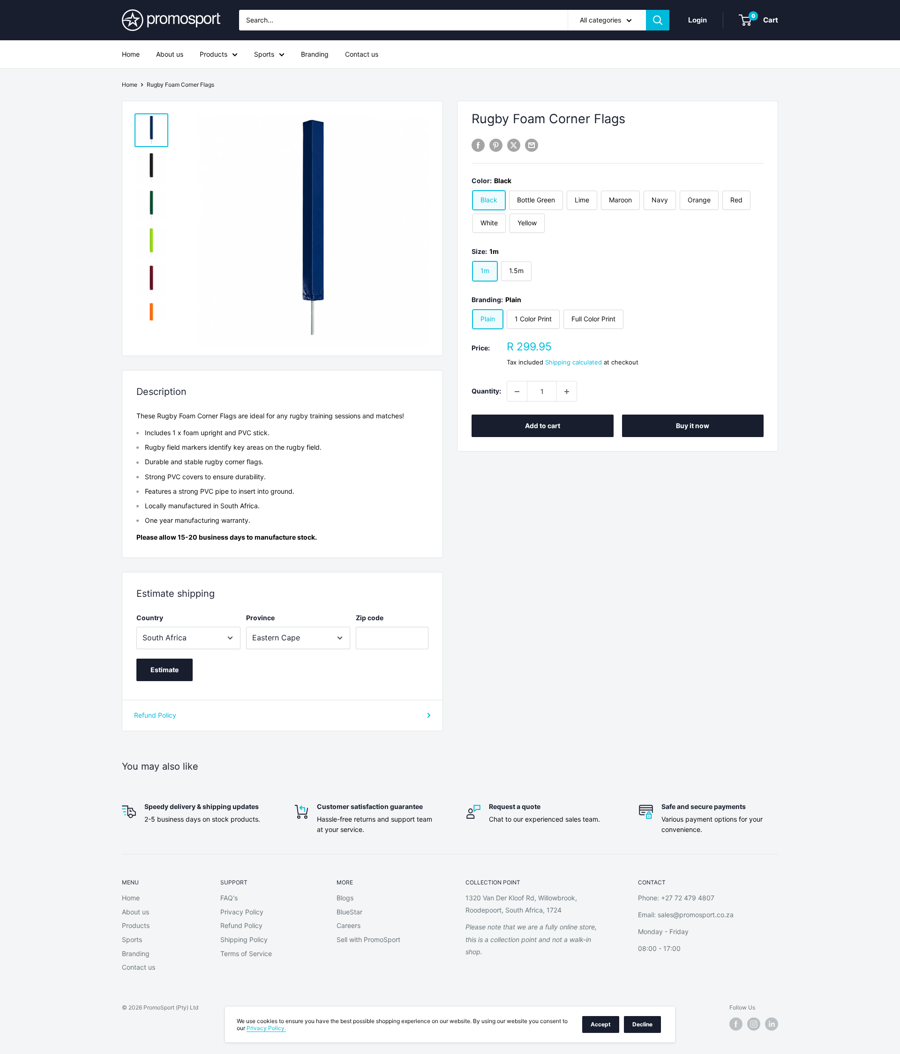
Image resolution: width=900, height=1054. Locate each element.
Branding (315, 54)
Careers (348, 925)
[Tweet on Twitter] (513, 145)
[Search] (657, 20)
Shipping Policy (244, 939)
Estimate (164, 670)
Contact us (361, 54)
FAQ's (229, 898)
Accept (601, 1024)
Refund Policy (155, 715)
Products (213, 54)
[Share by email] (531, 145)
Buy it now (692, 426)
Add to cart (542, 426)
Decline (642, 1024)
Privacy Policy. (266, 1028)
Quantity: (486, 391)
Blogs (345, 898)
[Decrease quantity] (517, 391)
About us (169, 54)
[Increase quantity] (567, 391)
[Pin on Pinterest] (495, 145)
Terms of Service (246, 954)
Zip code (369, 618)
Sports (264, 54)
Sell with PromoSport (368, 939)
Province (260, 618)
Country (149, 618)
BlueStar (349, 912)
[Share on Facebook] (478, 145)
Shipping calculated (573, 362)
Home (131, 54)
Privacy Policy (241, 912)
